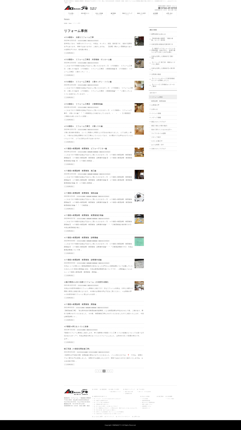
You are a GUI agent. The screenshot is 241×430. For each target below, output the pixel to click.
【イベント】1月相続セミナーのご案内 (163, 85)
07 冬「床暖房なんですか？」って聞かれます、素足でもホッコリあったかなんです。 (116, 408)
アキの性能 (145, 398)
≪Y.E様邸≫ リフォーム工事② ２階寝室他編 (83, 104)
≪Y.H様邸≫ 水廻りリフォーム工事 (79, 37)
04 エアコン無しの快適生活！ (102, 402)
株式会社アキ (117, 425)
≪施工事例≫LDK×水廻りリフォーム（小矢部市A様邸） (87, 282)
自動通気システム (146, 406)
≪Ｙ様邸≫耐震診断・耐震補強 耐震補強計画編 (83, 215)
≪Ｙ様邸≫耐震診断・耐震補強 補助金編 (81, 193)
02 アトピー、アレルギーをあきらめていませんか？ (107, 398)
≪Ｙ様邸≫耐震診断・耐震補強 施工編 (80, 171)
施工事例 (161, 396)
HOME (96, 389)
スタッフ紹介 (156, 137)
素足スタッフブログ (93, 40)
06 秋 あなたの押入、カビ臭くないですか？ (106, 406)
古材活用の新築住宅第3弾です (162, 44)
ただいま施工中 (157, 141)
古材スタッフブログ (158, 148)
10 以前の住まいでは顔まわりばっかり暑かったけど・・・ (109, 413)
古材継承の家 (128, 393)
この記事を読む (69, 52)
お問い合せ (137, 416)
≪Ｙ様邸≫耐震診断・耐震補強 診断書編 (81, 237)
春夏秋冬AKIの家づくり (100, 396)
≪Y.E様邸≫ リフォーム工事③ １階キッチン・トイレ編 (88, 82)
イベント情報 (156, 113)
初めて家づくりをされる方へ (161, 129)
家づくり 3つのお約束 (145, 391)
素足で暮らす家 (129, 391)
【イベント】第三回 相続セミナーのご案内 (163, 63)
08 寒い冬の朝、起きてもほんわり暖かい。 (105, 410)
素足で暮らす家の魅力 (159, 125)
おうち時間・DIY (157, 144)
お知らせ (154, 109)
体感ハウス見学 (115, 389)
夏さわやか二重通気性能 (148, 402)
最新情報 (104, 389)
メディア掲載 (156, 117)
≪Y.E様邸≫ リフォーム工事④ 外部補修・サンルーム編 (88, 59)
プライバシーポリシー (124, 416)
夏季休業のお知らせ (158, 34)
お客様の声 (155, 105)
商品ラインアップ (130, 389)
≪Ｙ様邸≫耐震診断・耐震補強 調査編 (80, 304)
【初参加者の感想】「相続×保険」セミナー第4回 (162, 39)
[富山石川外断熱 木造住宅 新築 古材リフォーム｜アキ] (81, 8)
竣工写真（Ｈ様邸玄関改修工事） (77, 349)
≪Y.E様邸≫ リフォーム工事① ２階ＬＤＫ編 (83, 126)
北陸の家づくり (146, 408)
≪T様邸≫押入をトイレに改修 (76, 326)
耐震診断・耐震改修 (93, 151)
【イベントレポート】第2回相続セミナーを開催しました (163, 79)
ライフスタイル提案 (82, 352)
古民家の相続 (156, 74)
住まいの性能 (145, 396)
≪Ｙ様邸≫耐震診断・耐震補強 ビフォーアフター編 (85, 148)
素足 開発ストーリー (116, 391)
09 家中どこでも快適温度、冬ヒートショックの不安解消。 (109, 411)
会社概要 (169, 396)
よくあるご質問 (98, 416)
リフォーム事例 (82, 40)
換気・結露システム (147, 404)
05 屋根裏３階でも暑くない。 (102, 404)
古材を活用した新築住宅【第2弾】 (162, 57)
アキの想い (142, 389)
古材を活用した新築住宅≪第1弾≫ (163, 69)
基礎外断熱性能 (146, 400)
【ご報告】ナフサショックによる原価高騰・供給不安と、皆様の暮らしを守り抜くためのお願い (163, 50)
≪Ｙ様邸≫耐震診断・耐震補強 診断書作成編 (83, 260)
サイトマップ (110, 416)
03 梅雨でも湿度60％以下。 (101, 400)
